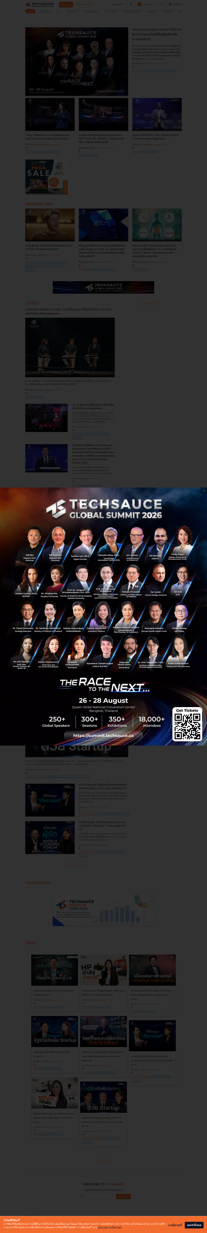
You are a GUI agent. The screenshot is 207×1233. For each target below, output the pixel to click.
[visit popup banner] (103, 616)
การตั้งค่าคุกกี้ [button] (175, 1225)
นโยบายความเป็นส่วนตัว (110, 1227)
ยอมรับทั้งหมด (194, 1225)
